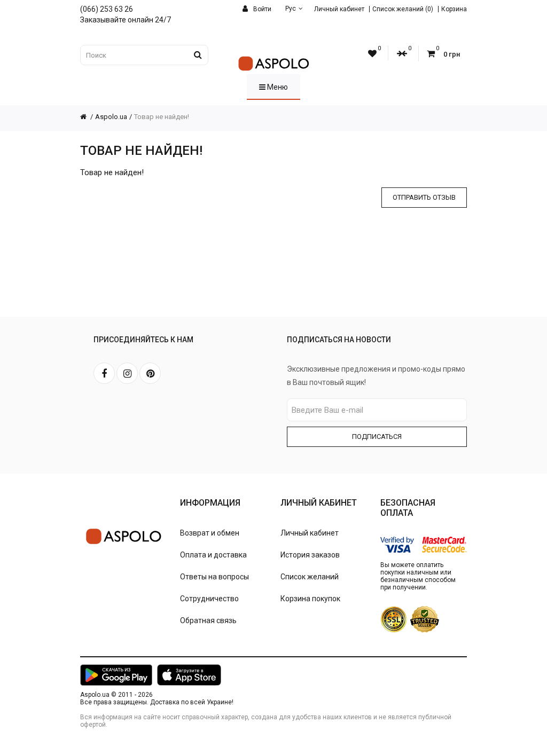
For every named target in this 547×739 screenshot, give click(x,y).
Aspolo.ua (111, 117)
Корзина (454, 9)
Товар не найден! (161, 117)
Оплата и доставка (213, 555)
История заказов (310, 555)
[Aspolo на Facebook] (104, 373)
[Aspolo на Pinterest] (150, 373)
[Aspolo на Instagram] (127, 373)
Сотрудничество (209, 598)
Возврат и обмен (209, 533)
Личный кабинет (339, 9)
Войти (261, 9)
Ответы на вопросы (214, 576)
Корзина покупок (310, 598)
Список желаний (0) (402, 9)
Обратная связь (208, 620)
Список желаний (309, 576)
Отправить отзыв (424, 197)
